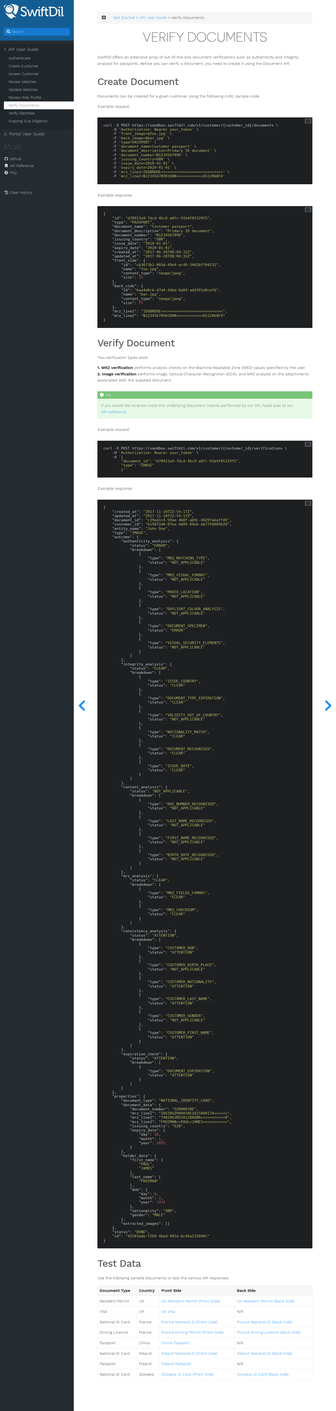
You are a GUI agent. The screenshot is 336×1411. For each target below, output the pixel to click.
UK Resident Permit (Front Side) (190, 1301)
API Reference (21, 166)
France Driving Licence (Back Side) (269, 1332)
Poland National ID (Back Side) (264, 1353)
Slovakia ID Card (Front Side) (187, 1374)
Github (15, 159)
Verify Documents (24, 105)
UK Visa (168, 1311)
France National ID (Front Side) (189, 1322)
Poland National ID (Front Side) (189, 1353)
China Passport (175, 1343)
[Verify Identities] (328, 705)
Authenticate (20, 58)
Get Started (124, 17)
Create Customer (23, 66)
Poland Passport (176, 1364)
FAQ (13, 172)
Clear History (20, 192)
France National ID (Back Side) (264, 1322)
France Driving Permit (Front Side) (192, 1332)
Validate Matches (23, 89)
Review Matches (22, 82)
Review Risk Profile (25, 97)
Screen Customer (24, 74)
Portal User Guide (24, 133)
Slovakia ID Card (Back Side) (263, 1374)
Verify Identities (22, 113)
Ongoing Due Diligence (28, 121)
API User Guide (21, 49)
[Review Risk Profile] (82, 705)
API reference (113, 412)
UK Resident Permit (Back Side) (265, 1301)
